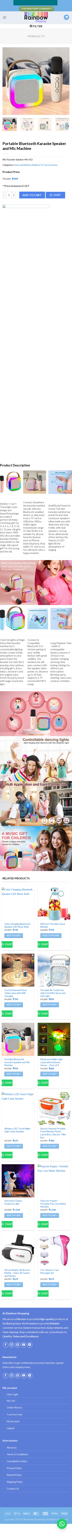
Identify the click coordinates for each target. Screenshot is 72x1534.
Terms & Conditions (17, 1454)
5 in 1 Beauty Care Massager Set (49, 1271)
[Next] (64, 81)
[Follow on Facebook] (5, 1345)
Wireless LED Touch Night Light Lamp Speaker (17, 1130)
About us (12, 1447)
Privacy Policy (14, 1468)
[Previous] (8, 81)
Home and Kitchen (22, 165)
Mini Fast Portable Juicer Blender (52, 925)
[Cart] (66, 17)
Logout (11, 1428)
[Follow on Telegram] (29, 1345)
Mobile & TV (36, 36)
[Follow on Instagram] (11, 1345)
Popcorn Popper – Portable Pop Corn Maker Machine (53, 1203)
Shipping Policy (15, 1481)
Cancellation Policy (17, 1461)
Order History (14, 1407)
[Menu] (5, 17)
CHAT (57, 194)
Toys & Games (51, 165)
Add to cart (32, 195)
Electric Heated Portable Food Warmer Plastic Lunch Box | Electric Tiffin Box (53, 1133)
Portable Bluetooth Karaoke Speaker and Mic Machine (17, 1062)
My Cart (11, 1400)
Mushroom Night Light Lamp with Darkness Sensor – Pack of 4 (51, 1062)
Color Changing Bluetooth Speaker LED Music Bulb (17, 925)
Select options (51, 935)
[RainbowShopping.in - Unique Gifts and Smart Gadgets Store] (36, 17)
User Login (12, 1394)
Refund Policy (14, 1474)
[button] (57, 196)
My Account (13, 1421)
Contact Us (13, 1488)
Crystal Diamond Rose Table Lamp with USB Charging (15, 993)
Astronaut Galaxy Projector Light (13, 1202)
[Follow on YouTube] (23, 1345)
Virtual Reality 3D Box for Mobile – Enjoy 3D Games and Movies (17, 1273)
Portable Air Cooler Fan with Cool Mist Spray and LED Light (52, 993)
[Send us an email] (17, 1345)
